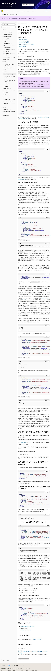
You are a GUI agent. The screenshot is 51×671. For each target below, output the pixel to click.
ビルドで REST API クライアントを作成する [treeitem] (9, 54)
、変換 (29, 600)
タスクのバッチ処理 (23, 39)
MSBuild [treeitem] (4, 29)
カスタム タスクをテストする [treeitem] (9, 57)
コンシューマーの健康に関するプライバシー (9, 670)
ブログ (17, 668)
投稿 (21, 668)
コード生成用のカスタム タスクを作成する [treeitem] (9, 50)
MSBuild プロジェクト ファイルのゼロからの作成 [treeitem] (9, 46)
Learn (19, 23)
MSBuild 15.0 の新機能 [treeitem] (7, 36)
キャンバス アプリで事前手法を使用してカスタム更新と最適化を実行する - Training (33, 652)
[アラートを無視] (49, 3)
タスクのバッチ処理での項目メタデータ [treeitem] (9, 77)
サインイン (47, 10)
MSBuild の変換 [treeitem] (6, 84)
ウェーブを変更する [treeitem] (6, 38)
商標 (27, 670)
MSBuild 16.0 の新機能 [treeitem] (7, 34)
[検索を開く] (43, 11)
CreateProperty (46, 298)
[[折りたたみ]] (15, 22)
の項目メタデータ (22, 179)
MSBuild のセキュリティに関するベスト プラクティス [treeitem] (9, 100)
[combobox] (8, 24)
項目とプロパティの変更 (24, 42)
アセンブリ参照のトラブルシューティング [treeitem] (9, 65)
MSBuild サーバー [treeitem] (7, 86)
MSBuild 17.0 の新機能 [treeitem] (7, 32)
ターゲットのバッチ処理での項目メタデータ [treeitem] (9, 81)
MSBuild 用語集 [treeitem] (5, 115)
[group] (34, 228)
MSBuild (24, 23)
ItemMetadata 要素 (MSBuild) (27, 626)
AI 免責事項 (3, 668)
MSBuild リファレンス (25, 630)
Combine (23, 442)
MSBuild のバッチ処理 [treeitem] (8, 74)
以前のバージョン (10, 668)
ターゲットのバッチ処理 (24, 41)
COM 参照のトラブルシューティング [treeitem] (9, 68)
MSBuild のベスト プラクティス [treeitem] (9, 104)
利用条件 (22, 670)
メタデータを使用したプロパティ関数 (26, 44)
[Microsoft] (2, 11)
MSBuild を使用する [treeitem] (7, 43)
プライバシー (26, 668)
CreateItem (25, 300)
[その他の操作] (49, 23)
